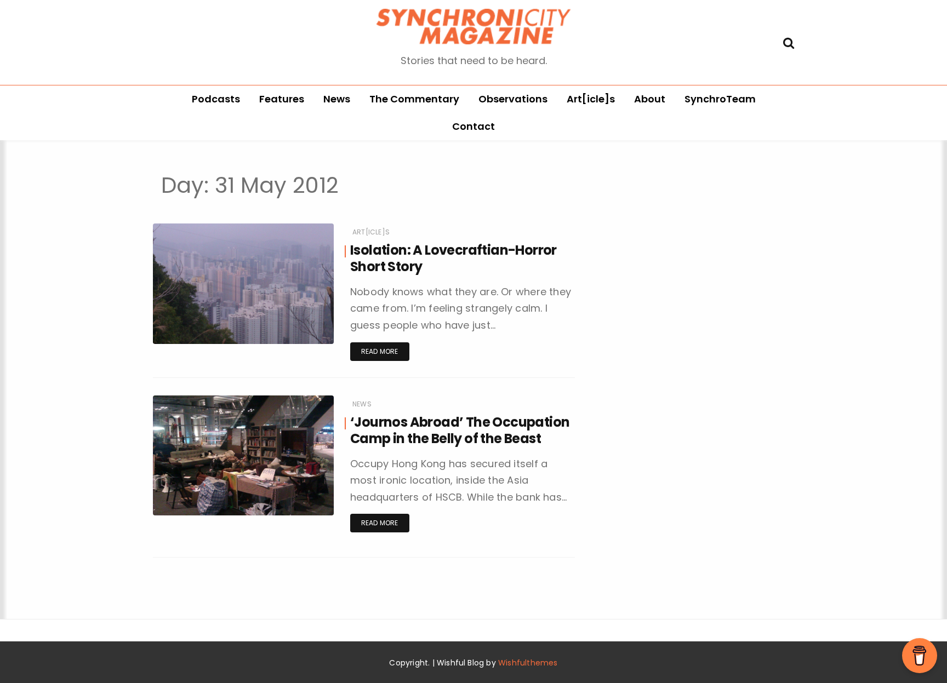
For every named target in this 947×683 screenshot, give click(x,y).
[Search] (788, 41)
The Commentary (414, 99)
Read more (379, 351)
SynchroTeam (720, 99)
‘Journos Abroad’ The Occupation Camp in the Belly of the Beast (459, 430)
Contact (473, 126)
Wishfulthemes (528, 662)
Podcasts (216, 99)
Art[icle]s (591, 99)
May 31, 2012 (300, 344)
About (649, 99)
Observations (512, 99)
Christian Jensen (214, 344)
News (336, 99)
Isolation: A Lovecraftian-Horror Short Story (453, 258)
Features (281, 99)
